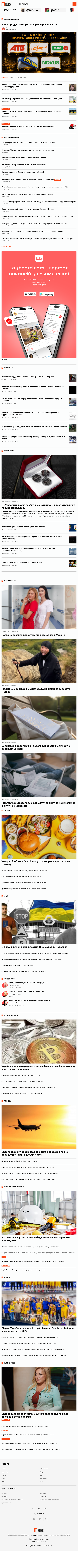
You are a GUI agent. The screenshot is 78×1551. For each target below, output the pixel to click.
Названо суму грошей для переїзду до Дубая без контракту (24, 971)
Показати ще (6, 246)
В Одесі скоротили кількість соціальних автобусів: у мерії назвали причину (31, 112)
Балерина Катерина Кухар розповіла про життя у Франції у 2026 (25, 1426)
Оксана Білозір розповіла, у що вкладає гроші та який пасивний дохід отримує (35, 1415)
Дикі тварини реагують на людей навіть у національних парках (24, 889)
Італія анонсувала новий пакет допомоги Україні (23, 527)
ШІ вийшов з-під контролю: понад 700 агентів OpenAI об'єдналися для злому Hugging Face (33, 86)
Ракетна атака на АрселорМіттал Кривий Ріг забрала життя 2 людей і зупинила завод (33, 538)
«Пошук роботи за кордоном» (39, 1539)
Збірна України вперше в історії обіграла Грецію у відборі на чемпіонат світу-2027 (35, 187)
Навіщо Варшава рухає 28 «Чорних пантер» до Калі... (29, 983)
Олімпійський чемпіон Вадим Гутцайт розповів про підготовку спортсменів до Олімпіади (34, 1355)
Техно (7, 811)
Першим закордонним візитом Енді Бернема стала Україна (31, 179)
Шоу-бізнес (9, 1363)
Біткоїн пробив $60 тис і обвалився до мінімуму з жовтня (22, 1081)
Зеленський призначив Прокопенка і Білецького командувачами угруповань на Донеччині (30, 414)
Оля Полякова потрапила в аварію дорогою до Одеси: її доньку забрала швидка (31, 1449)
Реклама (43, 1493)
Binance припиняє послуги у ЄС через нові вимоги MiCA (22, 1075)
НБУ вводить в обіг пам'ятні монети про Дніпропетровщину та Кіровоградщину (38, 506)
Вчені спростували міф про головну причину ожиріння (24, 157)
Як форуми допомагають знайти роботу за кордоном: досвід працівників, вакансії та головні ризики (38, 1253)
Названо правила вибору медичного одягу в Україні (23, 172)
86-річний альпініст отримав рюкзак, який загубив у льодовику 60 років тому (30, 1173)
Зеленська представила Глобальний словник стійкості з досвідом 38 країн (32, 231)
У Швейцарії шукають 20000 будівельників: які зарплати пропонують (32, 99)
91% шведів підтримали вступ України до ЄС (18, 965)
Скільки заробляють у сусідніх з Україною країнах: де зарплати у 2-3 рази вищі (30, 1247)
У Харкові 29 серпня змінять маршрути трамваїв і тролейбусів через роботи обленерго (37, 238)
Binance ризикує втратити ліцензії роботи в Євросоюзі (22, 1093)
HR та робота (44, 1469)
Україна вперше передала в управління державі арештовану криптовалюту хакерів (38, 1068)
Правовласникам (7, 1503)
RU (39, 1509)
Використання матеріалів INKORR (12, 1500)
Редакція (4, 1496)
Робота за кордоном (14, 1187)
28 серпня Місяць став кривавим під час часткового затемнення (28, 150)
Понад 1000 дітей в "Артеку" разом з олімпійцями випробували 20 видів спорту (34, 224)
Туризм (7, 1101)
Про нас (4, 1493)
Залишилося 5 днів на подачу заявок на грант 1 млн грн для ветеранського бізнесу (28, 549)
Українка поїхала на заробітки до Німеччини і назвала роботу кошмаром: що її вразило (33, 1261)
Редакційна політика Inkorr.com (50, 1500)
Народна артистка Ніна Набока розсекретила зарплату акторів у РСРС (28, 1435)
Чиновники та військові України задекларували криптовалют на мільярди (28, 1087)
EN (45, 1509)
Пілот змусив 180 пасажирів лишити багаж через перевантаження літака (28, 1167)
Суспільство (10, 581)
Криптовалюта (11, 1015)
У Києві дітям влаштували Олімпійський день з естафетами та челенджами (29, 1343)
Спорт (7, 1277)
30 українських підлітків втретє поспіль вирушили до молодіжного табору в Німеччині (33, 1349)
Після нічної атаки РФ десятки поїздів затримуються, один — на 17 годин (28, 1179)
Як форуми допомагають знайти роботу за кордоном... (30, 1000)
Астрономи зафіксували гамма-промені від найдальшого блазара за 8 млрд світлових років (39, 202)
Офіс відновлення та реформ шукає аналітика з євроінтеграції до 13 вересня (32, 400)
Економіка (5, 77)
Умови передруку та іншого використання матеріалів (42, 1535)
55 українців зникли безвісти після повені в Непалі (19, 1161)
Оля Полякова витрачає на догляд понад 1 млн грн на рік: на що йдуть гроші (29, 1443)
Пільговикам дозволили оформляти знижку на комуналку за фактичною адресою (38, 804)
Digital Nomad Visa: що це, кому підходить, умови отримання (24, 1270)
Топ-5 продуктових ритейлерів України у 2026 (29, 25)
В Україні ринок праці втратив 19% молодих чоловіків (24, 165)
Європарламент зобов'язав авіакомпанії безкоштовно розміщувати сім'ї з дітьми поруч (37, 216)
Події (3, 1478)
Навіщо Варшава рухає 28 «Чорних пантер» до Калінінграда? (29, 126)
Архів (41, 1481)
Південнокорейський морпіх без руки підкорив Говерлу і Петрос (28, 209)
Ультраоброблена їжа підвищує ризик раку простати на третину (28, 142)
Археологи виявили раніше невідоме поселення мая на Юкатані (27, 194)
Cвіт (6, 896)
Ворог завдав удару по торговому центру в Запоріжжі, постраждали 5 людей (33, 438)
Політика (8, 368)
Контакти (43, 1496)
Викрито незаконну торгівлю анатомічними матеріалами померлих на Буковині (33, 388)
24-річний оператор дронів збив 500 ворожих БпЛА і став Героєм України (34, 427)
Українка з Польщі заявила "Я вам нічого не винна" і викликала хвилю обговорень (31, 959)
